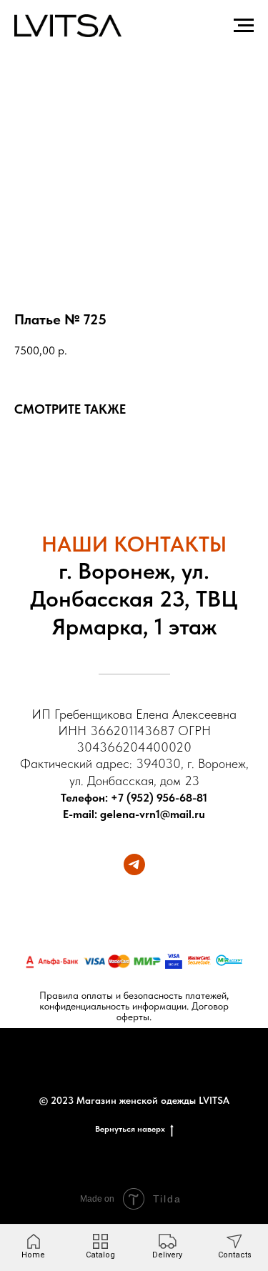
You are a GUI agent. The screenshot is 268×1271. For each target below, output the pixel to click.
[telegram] (134, 864)
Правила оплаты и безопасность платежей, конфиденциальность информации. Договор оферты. (134, 1006)
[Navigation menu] (244, 26)
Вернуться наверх (130, 1129)
